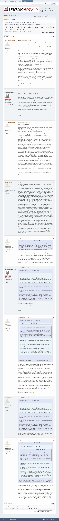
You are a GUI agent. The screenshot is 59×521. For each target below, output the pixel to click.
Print (53, 36)
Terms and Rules (49, 519)
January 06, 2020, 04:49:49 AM (23, 238)
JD (5, 238)
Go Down (6, 36)
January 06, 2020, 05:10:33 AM (23, 267)
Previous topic (45, 32)
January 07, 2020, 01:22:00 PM (23, 397)
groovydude (8, 182)
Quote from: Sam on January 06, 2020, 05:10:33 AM (30, 320)
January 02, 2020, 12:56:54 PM (23, 182)
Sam (6, 91)
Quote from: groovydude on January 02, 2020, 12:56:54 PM (31, 240)
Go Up (5, 503)
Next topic (51, 32)
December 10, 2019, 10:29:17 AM (24, 122)
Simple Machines (13, 519)
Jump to (35, 511)
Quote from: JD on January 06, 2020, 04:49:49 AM (29, 270)
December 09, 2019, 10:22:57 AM (24, 91)
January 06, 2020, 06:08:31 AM (23, 317)
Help (44, 519)
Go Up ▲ (54, 519)
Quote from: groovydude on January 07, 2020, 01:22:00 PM (31, 442)
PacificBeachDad (10, 40)
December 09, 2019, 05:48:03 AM (25, 40)
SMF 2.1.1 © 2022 (6, 519)
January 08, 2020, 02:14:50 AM (23, 440)
